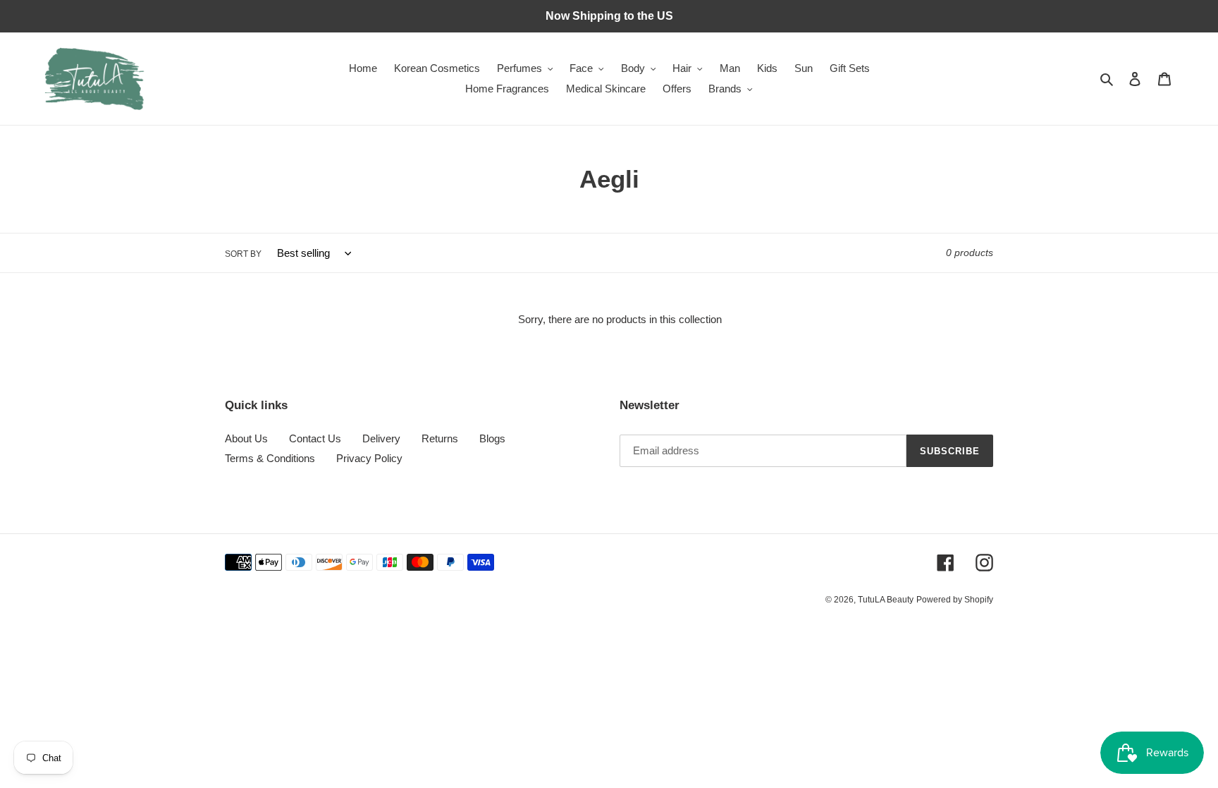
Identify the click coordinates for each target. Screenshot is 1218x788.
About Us (246, 438)
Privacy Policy (369, 458)
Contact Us (315, 438)
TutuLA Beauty (886, 600)
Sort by (243, 254)
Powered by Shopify (954, 600)
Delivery (381, 438)
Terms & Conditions (270, 458)
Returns (440, 438)
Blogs (492, 438)
